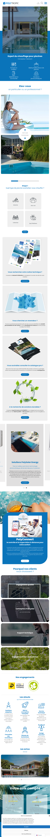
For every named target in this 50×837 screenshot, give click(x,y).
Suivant (25, 231)
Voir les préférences (26, 834)
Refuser (26, 830)
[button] (49, 815)
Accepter (26, 826)
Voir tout (25, 751)
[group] (25, 181)
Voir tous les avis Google (44, 789)
